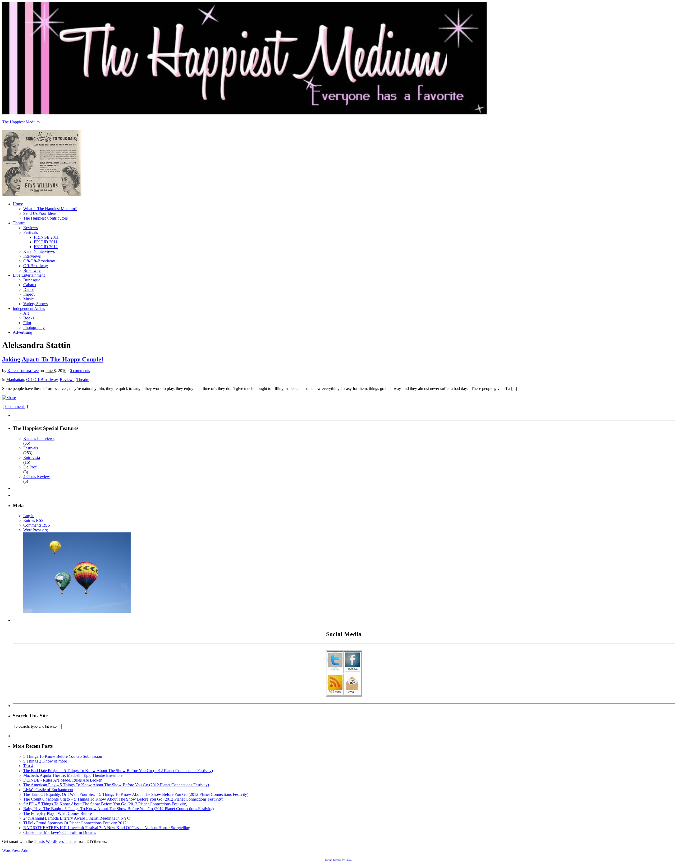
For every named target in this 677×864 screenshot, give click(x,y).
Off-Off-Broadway (39, 261)
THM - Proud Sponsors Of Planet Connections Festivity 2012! (75, 823)
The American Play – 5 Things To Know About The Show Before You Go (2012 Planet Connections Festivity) (116, 785)
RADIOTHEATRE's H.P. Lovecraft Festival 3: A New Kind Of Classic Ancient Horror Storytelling (106, 827)
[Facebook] (352, 670)
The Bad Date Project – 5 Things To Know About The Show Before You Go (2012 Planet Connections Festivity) (118, 770)
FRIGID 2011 (45, 242)
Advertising (22, 332)
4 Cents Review (36, 476)
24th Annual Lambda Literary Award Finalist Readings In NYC (76, 818)
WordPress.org (35, 530)
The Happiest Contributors (45, 218)
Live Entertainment (29, 275)
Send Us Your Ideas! (40, 213)
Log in (28, 515)
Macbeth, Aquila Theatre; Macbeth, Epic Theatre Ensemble (72, 775)
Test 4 (28, 766)
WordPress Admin (17, 850)
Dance (28, 289)
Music (28, 299)
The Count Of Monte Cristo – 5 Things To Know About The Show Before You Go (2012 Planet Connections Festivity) (123, 799)
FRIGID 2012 (46, 246)
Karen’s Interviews (39, 251)
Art (26, 313)
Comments (36, 525)
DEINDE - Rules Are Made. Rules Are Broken (62, 780)
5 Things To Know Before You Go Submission (62, 756)
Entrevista (31, 457)
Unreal (348, 859)
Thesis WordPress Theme (55, 841)
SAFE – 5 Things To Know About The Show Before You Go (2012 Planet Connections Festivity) (105, 804)
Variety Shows (35, 303)
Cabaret (29, 284)
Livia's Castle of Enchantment (48, 789)
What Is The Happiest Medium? (50, 208)
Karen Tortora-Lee (23, 370)
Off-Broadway (35, 265)
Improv (29, 294)
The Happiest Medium (21, 122)
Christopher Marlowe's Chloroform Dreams (59, 832)
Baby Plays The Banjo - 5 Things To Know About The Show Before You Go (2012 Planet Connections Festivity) (118, 808)
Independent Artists (29, 308)
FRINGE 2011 (46, 237)
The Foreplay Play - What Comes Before (57, 813)
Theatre (19, 223)
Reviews (30, 227)
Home (18, 204)
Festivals (30, 232)
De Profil (31, 467)
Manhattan (15, 379)
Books (28, 318)
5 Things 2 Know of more (45, 761)
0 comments (80, 370)
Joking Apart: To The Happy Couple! (52, 359)
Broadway (32, 270)
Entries (33, 520)
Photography (34, 327)
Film (27, 322)
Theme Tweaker (333, 859)
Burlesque (31, 280)
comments (15, 406)
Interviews (32, 256)
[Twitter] (335, 670)
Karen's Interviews (38, 438)
